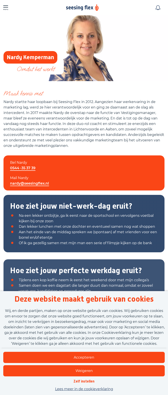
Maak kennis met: (24, 93)
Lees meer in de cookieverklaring (84, 389)
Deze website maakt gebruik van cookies (84, 299)
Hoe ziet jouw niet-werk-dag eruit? (71, 206)
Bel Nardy (18, 162)
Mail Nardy (19, 178)
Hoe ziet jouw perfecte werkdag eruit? (76, 270)
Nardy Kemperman (30, 57)
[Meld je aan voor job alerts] (158, 7)
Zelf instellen (84, 381)
